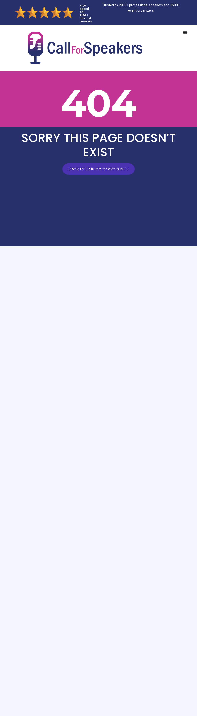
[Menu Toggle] (185, 32)
